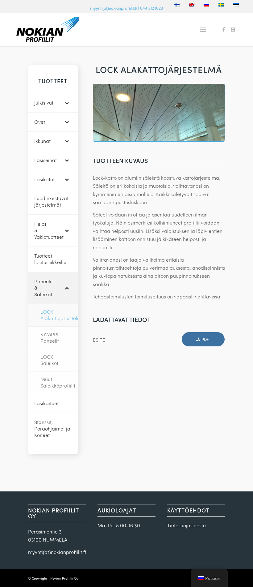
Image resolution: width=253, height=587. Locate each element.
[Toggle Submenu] (67, 102)
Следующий (210, 112)
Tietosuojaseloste (186, 525)
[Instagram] (233, 29)
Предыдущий (107, 112)
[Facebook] (223, 29)
